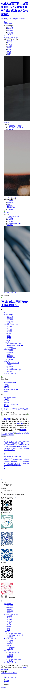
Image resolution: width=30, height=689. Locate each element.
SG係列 (9, 42)
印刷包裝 (10, 29)
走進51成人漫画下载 (10, 197)
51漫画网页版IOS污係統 (11, 37)
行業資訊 (10, 218)
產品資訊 (10, 225)
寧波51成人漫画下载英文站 (9, 673)
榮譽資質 (10, 206)
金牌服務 (10, 129)
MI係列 (9, 46)
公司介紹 (10, 200)
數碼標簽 (10, 34)
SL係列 (9, 44)
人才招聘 (10, 209)
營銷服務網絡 (11, 207)
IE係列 (9, 53)
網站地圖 (3, 687)
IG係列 (9, 51)
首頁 (5, 22)
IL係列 (9, 49)
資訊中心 (6, 213)
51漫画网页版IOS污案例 (14, 223)
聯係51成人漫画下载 (10, 293)
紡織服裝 (10, 30)
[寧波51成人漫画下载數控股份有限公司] (13, 19)
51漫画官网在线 (8, 23)
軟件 (8, 54)
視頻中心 (6, 122)
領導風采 (10, 204)
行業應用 (10, 219)
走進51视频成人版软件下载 (15, 127)
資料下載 (10, 221)
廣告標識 (10, 27)
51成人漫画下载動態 (13, 216)
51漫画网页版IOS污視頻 (14, 126)
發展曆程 (10, 202)
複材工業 (10, 32)
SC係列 (9, 41)
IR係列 (9, 47)
